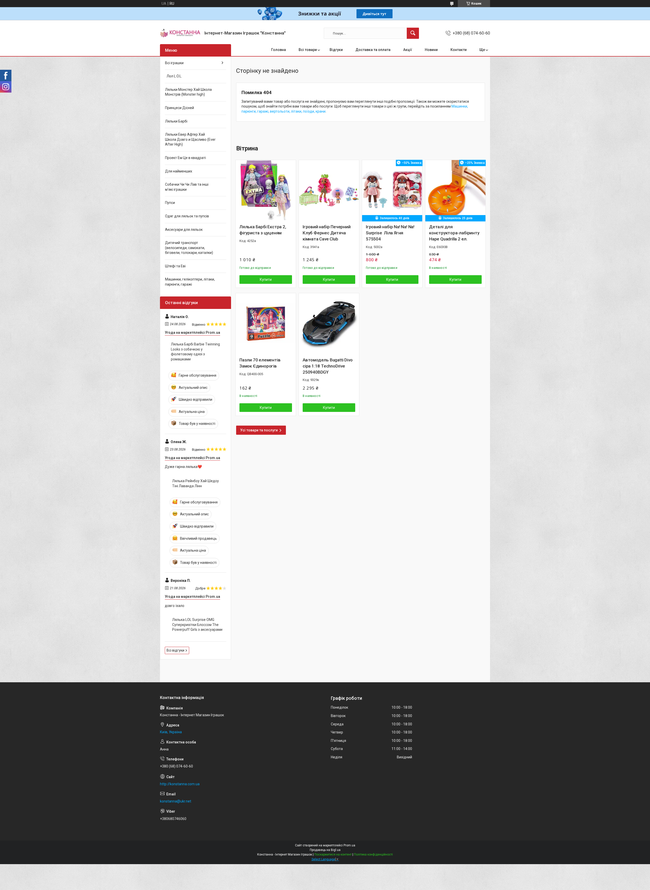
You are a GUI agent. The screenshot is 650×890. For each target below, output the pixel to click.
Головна (278, 50)
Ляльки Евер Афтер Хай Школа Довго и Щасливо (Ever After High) (190, 139)
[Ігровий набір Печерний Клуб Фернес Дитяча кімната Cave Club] (329, 190)
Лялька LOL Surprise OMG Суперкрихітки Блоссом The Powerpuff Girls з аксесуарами (197, 625)
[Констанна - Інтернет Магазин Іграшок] (180, 33)
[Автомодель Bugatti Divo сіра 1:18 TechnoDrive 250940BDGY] (329, 323)
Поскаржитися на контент (333, 854)
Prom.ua (349, 845)
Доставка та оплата (373, 50)
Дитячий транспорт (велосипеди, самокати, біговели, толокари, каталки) (189, 248)
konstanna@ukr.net (175, 801)
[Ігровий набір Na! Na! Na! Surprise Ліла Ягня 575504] (392, 190)
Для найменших (178, 171)
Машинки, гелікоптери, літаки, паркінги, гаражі (190, 281)
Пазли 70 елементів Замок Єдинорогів (259, 363)
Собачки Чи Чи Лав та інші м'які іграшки (186, 186)
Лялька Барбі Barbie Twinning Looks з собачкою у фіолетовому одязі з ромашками (195, 351)
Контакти (458, 50)
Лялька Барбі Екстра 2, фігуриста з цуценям (262, 229)
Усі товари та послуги (259, 430)
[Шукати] (413, 33)
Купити (266, 279)
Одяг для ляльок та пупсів (187, 216)
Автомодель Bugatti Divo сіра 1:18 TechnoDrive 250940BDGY (327, 366)
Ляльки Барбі (176, 121)
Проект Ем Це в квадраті (185, 158)
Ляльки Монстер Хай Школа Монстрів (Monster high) (188, 92)
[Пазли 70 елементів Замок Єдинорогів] (266, 323)
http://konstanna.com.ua (180, 784)
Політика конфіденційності (373, 854)
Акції (407, 50)
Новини (431, 50)
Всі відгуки (175, 650)
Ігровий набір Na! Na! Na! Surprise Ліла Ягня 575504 (390, 232)
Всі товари (308, 50)
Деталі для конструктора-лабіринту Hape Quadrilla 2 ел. (454, 232)
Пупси (170, 203)
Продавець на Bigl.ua (325, 850)
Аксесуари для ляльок (184, 230)
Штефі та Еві (175, 266)
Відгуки (336, 50)
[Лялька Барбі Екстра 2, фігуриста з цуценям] (266, 190)
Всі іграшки (174, 63)
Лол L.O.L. (173, 76)
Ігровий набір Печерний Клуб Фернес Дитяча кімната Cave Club (327, 232)
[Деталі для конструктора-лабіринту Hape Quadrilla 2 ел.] (455, 190)
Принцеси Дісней (179, 108)
